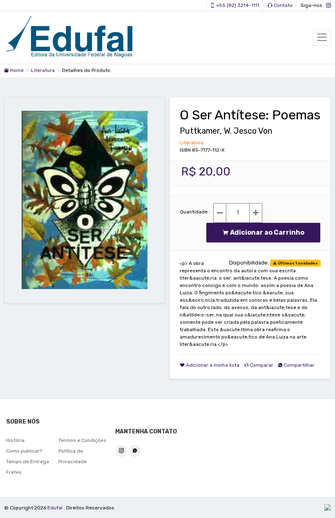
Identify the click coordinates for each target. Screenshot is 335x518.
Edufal (55, 508)
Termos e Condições (82, 440)
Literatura (43, 70)
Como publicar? (24, 451)
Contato (282, 5)
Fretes (14, 472)
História (15, 440)
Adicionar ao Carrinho (269, 232)
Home (16, 70)
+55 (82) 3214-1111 (237, 5)
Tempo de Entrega (27, 461)
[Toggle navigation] (322, 37)
